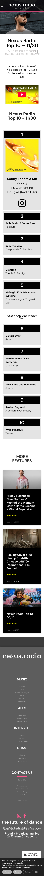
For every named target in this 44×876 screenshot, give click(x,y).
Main (37, 54)
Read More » (12, 516)
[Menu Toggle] (2, 6)
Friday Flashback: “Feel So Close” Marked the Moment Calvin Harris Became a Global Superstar (21, 502)
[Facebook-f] (25, 816)
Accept (7, 872)
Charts (30, 54)
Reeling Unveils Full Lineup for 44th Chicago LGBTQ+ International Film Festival (20, 561)
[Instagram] (19, 816)
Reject (17, 872)
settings (27, 867)
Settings (28, 872)
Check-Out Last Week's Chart (22, 317)
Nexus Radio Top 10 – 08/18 (21, 615)
